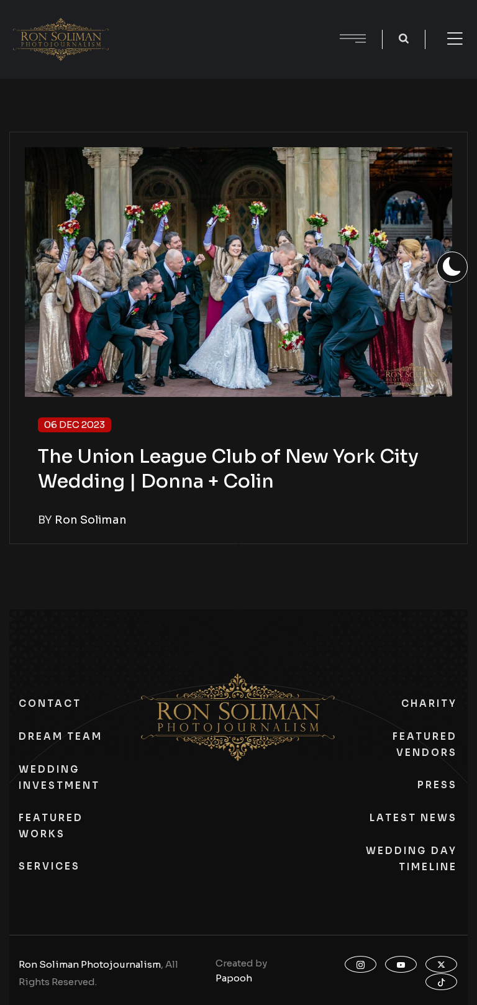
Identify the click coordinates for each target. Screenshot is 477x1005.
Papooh (234, 978)
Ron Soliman (91, 520)
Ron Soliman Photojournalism (90, 964)
